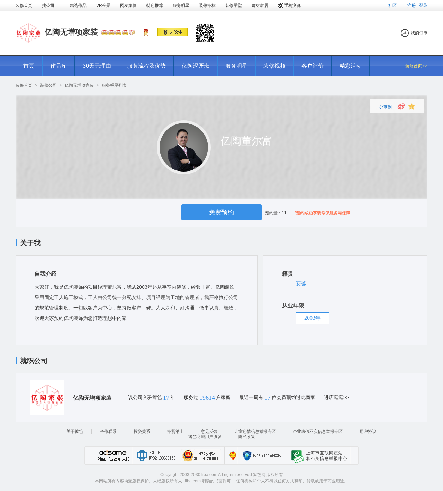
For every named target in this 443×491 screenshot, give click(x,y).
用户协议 (368, 431)
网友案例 (128, 5)
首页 (28, 66)
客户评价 (312, 66)
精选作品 (78, 5)
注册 (411, 5)
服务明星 (181, 5)
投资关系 (142, 431)
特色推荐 (154, 5)
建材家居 (260, 5)
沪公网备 (201, 455)
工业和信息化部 (155, 455)
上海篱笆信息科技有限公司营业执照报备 (231, 455)
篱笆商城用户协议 (205, 436)
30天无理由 (97, 66)
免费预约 (221, 212)
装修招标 (207, 5)
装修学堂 (233, 5)
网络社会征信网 (261, 455)
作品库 (58, 66)
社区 (392, 5)
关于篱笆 (74, 431)
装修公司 (48, 85)
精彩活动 (351, 66)
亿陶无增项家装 (71, 32)
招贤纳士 (175, 431)
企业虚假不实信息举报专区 (318, 431)
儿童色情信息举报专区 (255, 431)
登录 (423, 5)
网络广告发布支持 (112, 455)
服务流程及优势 (146, 66)
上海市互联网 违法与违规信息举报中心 (317, 455)
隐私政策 (246, 436)
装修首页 (24, 5)
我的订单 (419, 32)
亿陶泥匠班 (195, 66)
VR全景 (103, 5)
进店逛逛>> (336, 397)
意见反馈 (209, 431)
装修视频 (274, 66)
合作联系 (108, 431)
